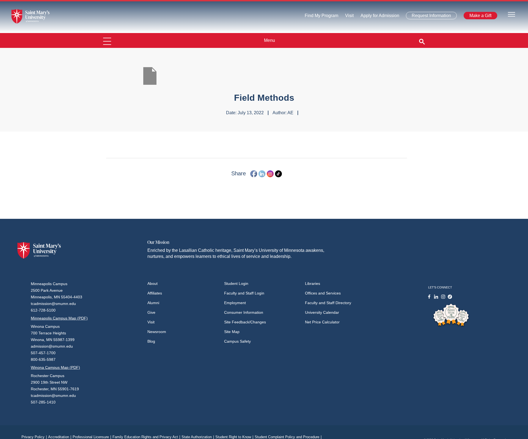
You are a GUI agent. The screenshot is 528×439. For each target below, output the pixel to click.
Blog (151, 341)
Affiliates (154, 293)
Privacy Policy (34, 437)
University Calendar (322, 312)
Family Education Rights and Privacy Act (146, 437)
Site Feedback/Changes (245, 322)
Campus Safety (237, 341)
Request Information (428, 16)
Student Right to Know (234, 437)
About (152, 283)
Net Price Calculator (322, 322)
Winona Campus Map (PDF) (55, 367)
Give (151, 312)
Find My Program (321, 17)
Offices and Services (323, 293)
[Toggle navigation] (511, 14)
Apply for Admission (376, 17)
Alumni (153, 303)
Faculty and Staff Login (244, 293)
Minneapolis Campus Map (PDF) (59, 318)
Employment (235, 303)
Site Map (232, 331)
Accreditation (59, 437)
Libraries (312, 283)
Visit (347, 17)
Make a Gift (479, 16)
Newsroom (156, 331)
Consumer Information (243, 312)
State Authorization (198, 437)
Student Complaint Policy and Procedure (288, 437)
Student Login (236, 283)
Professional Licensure (92, 437)
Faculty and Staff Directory (328, 303)
